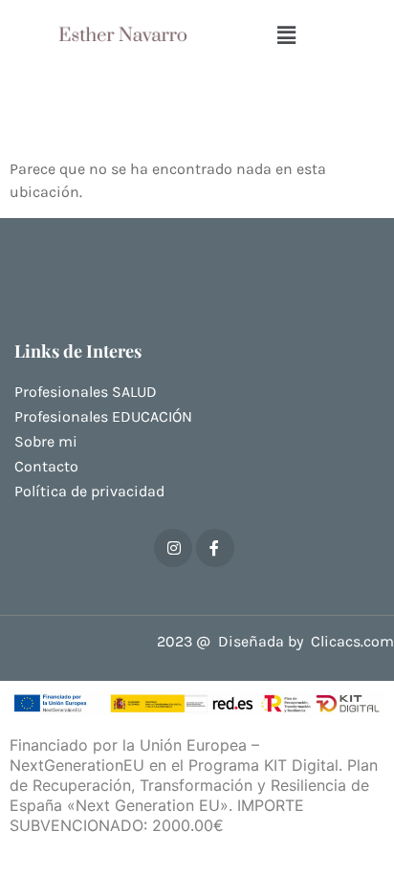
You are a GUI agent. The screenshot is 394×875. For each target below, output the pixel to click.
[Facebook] (215, 548)
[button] (287, 36)
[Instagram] (173, 548)
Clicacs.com (352, 641)
